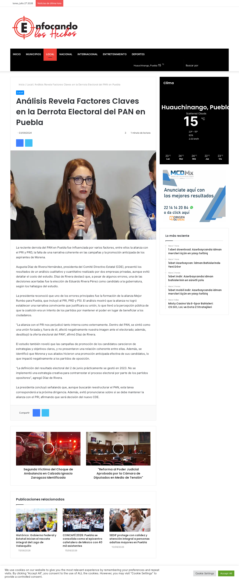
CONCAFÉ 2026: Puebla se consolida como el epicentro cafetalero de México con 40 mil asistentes (82, 540)
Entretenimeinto (115, 54)
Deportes (138, 54)
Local (50, 54)
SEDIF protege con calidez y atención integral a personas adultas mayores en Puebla (129, 538)
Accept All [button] (226, 573)
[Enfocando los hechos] (44, 27)
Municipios (33, 54)
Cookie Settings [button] (204, 573)
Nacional (65, 54)
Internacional (87, 54)
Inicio (17, 54)
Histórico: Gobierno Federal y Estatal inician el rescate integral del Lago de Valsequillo (36, 540)
